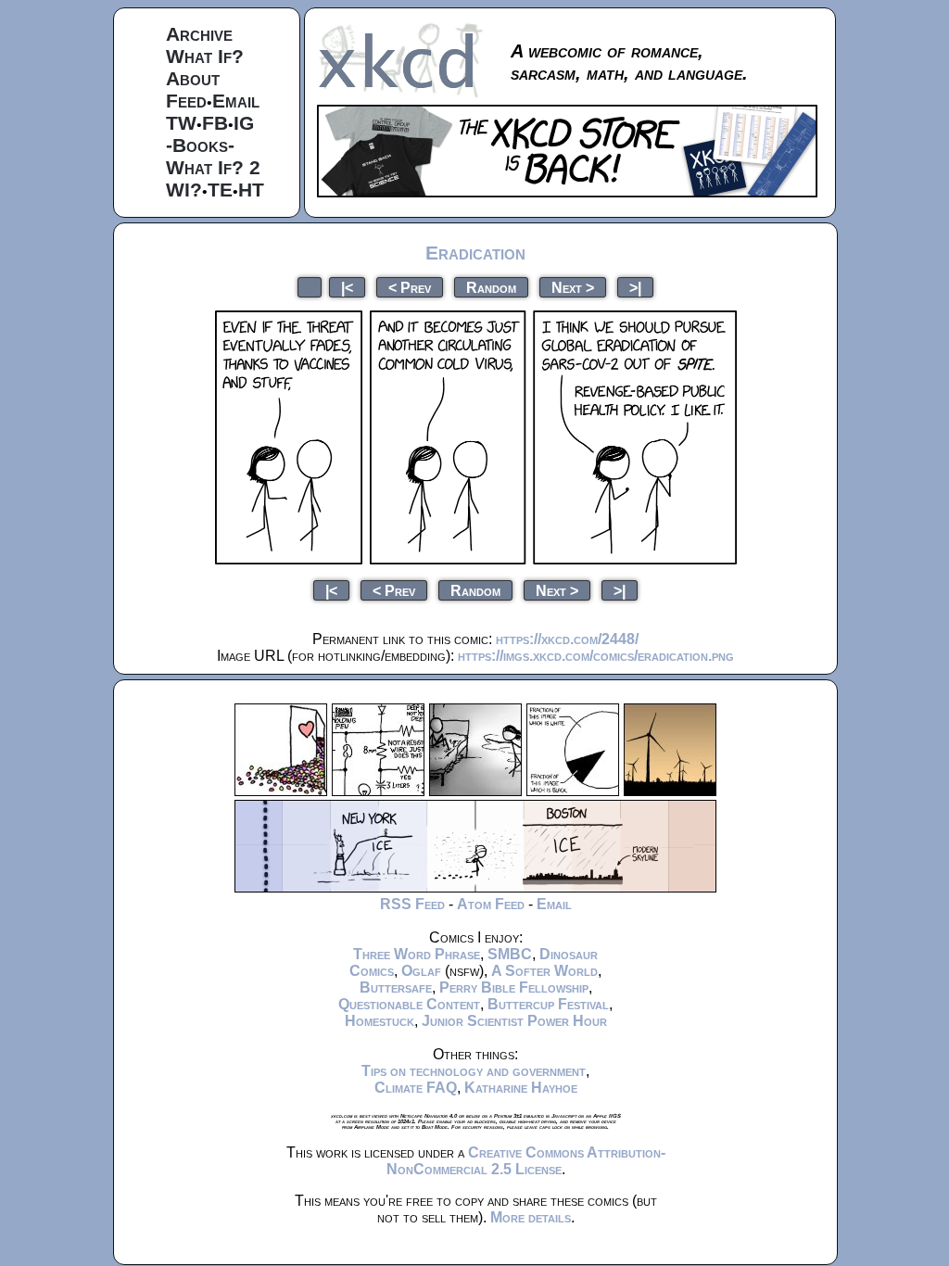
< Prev (409, 287)
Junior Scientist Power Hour (514, 1021)
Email (235, 100)
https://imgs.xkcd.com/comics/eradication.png (596, 656)
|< (347, 287)
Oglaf (421, 971)
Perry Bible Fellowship (513, 987)
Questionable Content (409, 1004)
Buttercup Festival (548, 1004)
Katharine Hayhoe (520, 1087)
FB (215, 122)
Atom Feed (491, 904)
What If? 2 (213, 167)
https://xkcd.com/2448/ (567, 639)
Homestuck (379, 1021)
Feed (186, 100)
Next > (572, 287)
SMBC (509, 954)
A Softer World (544, 971)
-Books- (200, 145)
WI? (184, 189)
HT (251, 189)
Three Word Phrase (416, 954)
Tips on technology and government (473, 1071)
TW (181, 122)
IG (244, 122)
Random (491, 287)
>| (635, 287)
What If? (205, 56)
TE (220, 189)
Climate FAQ (415, 1087)
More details (530, 1217)
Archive (199, 33)
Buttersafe (396, 987)
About (193, 78)
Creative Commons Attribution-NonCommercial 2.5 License (525, 1161)
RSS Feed (412, 904)
